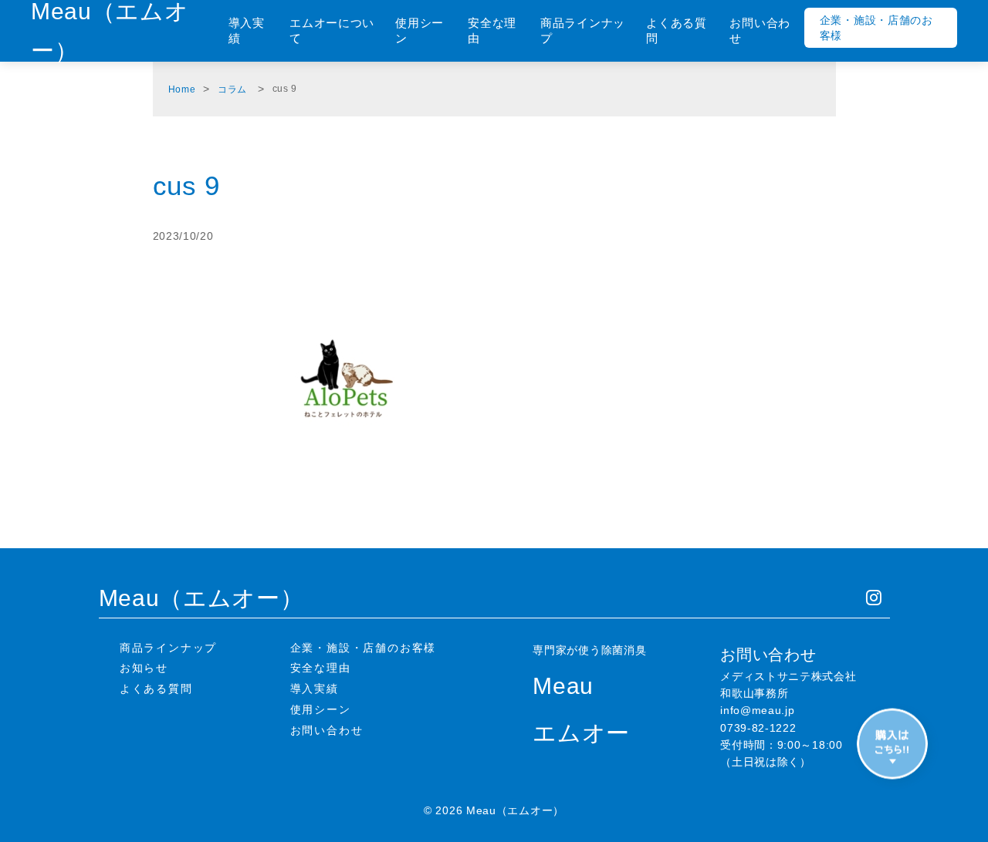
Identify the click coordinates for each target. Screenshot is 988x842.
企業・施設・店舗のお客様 (876, 28)
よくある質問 (676, 30)
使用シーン (419, 30)
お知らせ (144, 668)
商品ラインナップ (582, 30)
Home (182, 89)
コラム (232, 89)
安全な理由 (492, 30)
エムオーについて (331, 30)
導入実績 (246, 30)
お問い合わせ (759, 30)
